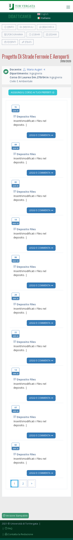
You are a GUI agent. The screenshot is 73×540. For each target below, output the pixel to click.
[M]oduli (27, 27)
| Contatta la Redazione (17, 534)
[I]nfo (10, 27)
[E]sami (52, 34)
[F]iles (27, 42)
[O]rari (35, 34)
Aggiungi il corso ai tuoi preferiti (31, 92)
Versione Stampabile (16, 515)
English (44, 14)
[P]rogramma (15, 34)
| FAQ (7, 528)
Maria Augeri (34, 69)
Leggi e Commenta (40, 135)
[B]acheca (48, 27)
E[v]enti (11, 42)
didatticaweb (19, 16)
